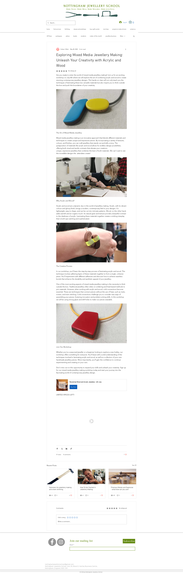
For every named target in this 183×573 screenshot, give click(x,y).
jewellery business (111, 36)
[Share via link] (71, 449)
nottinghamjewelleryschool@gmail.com (59, 564)
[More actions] (125, 49)
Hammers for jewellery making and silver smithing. (60, 489)
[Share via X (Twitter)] (62, 449)
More (121, 36)
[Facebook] (52, 542)
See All (134, 465)
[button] (132, 22)
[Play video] (91, 421)
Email (71, 544)
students (83, 36)
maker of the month (96, 36)
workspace (59, 36)
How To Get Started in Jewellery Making (88, 489)
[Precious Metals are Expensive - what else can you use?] (122, 476)
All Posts (49, 36)
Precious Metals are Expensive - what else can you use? (122, 489)
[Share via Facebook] (57, 449)
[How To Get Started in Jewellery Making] (91, 476)
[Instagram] (61, 542)
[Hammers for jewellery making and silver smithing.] (60, 476)
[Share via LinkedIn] (66, 449)
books (75, 36)
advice (68, 36)
